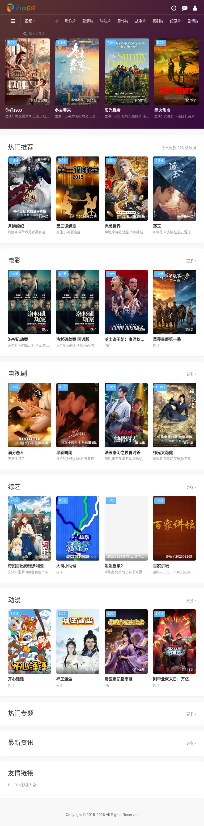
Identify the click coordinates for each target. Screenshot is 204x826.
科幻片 (105, 21)
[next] (195, 78)
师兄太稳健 (163, 452)
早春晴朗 (64, 452)
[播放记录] (173, 8)
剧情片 (193, 21)
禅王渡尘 (64, 679)
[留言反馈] (185, 8)
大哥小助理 (66, 565)
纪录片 (175, 21)
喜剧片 (158, 21)
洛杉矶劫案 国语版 (72, 339)
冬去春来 (13, 110)
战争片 (140, 21)
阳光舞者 (63, 110)
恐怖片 (123, 21)
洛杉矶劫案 (18, 339)
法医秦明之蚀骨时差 (123, 452)
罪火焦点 (113, 110)
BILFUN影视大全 (22, 785)
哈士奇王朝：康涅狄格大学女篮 (132, 339)
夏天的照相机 (166, 110)
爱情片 (88, 21)
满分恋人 (16, 452)
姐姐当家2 (114, 565)
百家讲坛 (161, 565)
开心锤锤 (16, 679)
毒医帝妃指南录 (119, 679)
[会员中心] (195, 8)
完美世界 (113, 226)
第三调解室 (66, 226)
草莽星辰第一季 (167, 339)
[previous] (8, 78)
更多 (190, 261)
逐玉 (157, 226)
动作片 (70, 21)
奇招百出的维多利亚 (26, 565)
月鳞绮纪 (16, 226)
